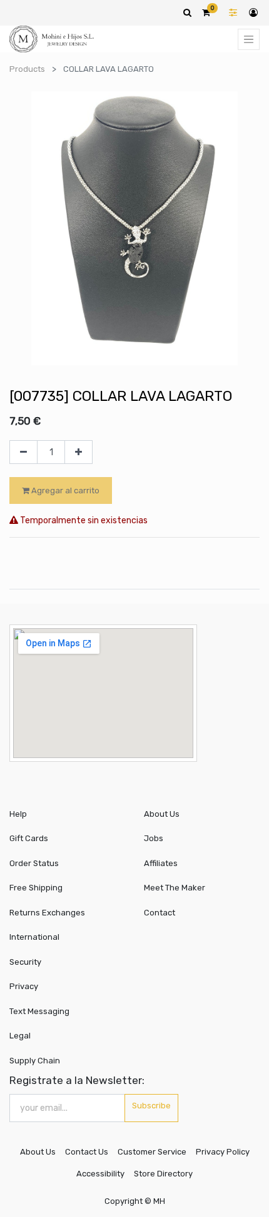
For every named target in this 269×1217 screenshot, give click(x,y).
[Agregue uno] (78, 452)
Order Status (34, 863)
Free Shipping (36, 887)
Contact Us (86, 1151)
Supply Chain (34, 1060)
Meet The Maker (174, 887)
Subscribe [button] (151, 1105)
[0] (206, 12)
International (34, 937)
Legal (20, 1035)
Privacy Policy (223, 1151)
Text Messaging (39, 1011)
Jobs (153, 838)
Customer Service (152, 1151)
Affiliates (161, 863)
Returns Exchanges (47, 912)
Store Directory (163, 1173)
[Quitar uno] (23, 452)
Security (25, 962)
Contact (159, 912)
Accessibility (100, 1173)
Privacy (23, 986)
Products (27, 69)
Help (18, 814)
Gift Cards (28, 838)
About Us (162, 814)
